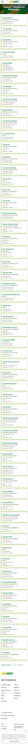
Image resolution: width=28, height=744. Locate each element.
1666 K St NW (6, 189)
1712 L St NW (6, 200)
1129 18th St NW (7, 86)
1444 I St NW (6, 144)
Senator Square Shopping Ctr (10, 443)
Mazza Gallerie (6, 558)
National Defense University (10, 327)
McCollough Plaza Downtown (10, 75)
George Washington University (10, 224)
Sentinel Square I (7, 604)
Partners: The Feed (7, 712)
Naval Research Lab (8, 502)
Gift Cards (3, 687)
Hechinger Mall (6, 157)
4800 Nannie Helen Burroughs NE (11, 515)
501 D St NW (6, 526)
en (4, 718)
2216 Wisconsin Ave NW (9, 283)
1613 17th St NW (7, 178)
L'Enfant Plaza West (8, 454)
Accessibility (3, 728)
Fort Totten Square (7, 350)
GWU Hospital (6, 616)
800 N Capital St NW (8, 593)
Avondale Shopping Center (9, 213)
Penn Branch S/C (7, 372)
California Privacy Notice (19, 724)
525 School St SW (7, 536)
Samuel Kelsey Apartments (10, 383)
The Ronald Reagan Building (10, 121)
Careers (16, 698)
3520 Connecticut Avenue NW (10, 418)
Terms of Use (3, 726)
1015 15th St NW (7, 28)
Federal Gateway (7, 39)
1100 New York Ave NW (9, 52)
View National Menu (6, 684)
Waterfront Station (7, 63)
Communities (17, 693)
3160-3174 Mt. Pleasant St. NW (11, 361)
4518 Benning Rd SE (8, 491)
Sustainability (17, 695)
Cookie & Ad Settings (14, 741)
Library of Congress (8, 18)
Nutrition (16, 684)
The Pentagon (6, 652)
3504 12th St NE (7, 407)
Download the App (5, 690)
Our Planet (16, 690)
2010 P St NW (6, 261)
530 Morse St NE (7, 547)
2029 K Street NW (7, 272)
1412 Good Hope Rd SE (9, 133)
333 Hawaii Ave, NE (8, 394)
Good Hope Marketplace (9, 340)
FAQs (15, 729)
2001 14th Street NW (8, 249)
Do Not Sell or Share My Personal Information (19, 727)
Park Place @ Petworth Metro (10, 430)
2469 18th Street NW (8, 316)
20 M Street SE (6, 236)
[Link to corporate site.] (7, 678)
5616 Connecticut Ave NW (9, 582)
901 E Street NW (7, 627)
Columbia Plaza (7, 305)
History (3, 695)
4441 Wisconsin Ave (8, 479)
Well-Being (16, 687)
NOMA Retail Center (8, 110)
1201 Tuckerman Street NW (10, 99)
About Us (3, 693)
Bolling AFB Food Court (9, 640)
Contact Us (3, 701)
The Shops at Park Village (9, 168)
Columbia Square (7, 571)
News (2, 698)
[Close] (26, 732)
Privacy (2, 724)
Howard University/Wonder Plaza (11, 294)
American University (8, 466)
